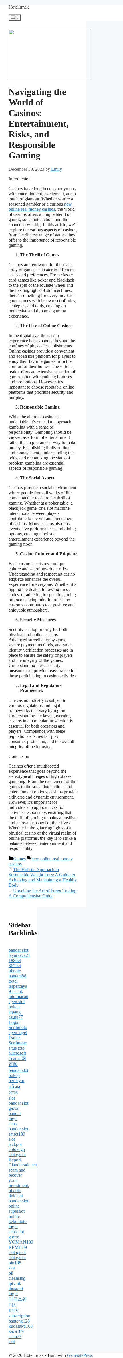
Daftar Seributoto (18, 1040)
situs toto (17, 1048)
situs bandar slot (18, 1126)
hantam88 (17, 975)
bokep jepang (15, 1009)
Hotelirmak (19, 7)
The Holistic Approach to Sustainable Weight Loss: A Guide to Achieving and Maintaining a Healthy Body (43, 877)
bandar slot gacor (18, 1106)
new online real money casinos (40, 207)
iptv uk (15, 1283)
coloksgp (17, 1149)
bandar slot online (18, 1203)
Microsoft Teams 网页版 (17, 1059)
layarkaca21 (19, 955)
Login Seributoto (18, 1025)
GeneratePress (80, 1355)
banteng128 (19, 1321)
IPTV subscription (19, 1313)
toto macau (18, 996)
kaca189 (16, 1331)
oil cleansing (17, 1276)
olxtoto (15, 970)
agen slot (17, 1001)
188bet (15, 960)
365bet (15, 965)
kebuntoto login (18, 1224)
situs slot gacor (16, 1234)
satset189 (17, 1134)
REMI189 (18, 1247)
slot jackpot (15, 1142)
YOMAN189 (21, 1242)
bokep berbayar (16, 1078)
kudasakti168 (21, 1326)
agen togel (18, 1032)
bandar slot (18, 950)
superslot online (17, 1214)
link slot (16, 1195)
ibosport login (16, 1291)
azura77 (16, 1017)
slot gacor (17, 1154)
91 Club (16, 991)
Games (19, 858)
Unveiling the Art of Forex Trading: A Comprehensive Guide (43, 893)
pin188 (15, 1262)
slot (12, 1098)
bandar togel (15, 1116)
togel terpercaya (18, 984)
